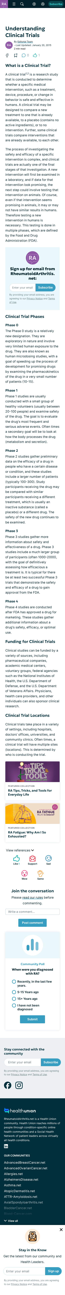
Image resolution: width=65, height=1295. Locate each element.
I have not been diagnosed (28, 1007)
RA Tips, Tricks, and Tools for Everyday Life (30, 792)
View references (18, 850)
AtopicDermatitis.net (19, 1191)
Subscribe (56, 4)
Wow (22, 875)
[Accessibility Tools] (34, 4)
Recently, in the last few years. (34, 983)
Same (39, 875)
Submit (32, 1019)
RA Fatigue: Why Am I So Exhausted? (27, 834)
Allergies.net (13, 1174)
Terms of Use (39, 1284)
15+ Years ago (27, 998)
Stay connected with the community (24, 1051)
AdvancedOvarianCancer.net (25, 1168)
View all (12, 1220)
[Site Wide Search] (22, 4)
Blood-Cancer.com (18, 1214)
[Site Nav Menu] (14, 4)
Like (15, 860)
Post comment (32, 922)
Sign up (53, 1271)
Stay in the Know (32, 1250)
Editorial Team (25, 41)
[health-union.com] (20, 1111)
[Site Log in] (43, 4)
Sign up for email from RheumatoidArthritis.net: (32, 274)
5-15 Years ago (28, 992)
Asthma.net (12, 1185)
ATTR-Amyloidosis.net (20, 1197)
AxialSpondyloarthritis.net (23, 1202)
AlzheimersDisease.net (21, 1179)
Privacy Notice (19, 1284)
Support (31, 860)
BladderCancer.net (18, 1208)
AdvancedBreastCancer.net (24, 1162)
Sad (46, 860)
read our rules (32, 897)
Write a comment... (21, 911)
